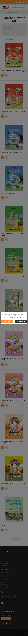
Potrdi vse (7, 321)
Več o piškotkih (20, 321)
